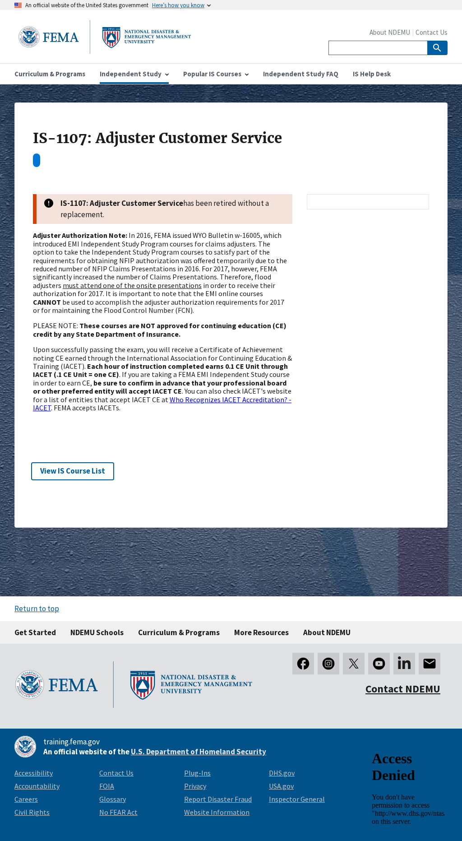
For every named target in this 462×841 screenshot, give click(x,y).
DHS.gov (282, 772)
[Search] (437, 48)
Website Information (216, 812)
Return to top (36, 608)
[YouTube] (379, 663)
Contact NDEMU (402, 688)
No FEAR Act (118, 812)
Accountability (37, 785)
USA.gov (281, 785)
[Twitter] (354, 663)
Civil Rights (32, 812)
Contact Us (432, 32)
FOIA (106, 785)
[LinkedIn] (404, 663)
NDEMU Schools (97, 632)
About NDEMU (390, 32)
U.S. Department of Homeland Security (198, 752)
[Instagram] (328, 663)
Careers (26, 799)
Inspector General (297, 799)
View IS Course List (72, 471)
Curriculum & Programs (179, 632)
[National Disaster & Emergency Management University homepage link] (104, 51)
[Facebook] (303, 663)
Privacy (195, 785)
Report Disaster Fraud (218, 799)
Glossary (112, 799)
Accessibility (33, 772)
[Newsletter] (429, 663)
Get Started (35, 632)
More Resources (261, 632)
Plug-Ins (197, 772)
